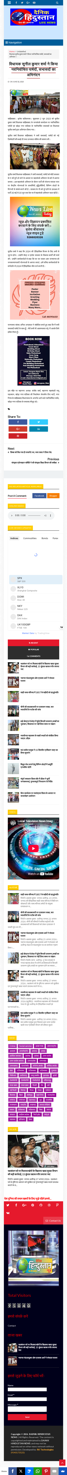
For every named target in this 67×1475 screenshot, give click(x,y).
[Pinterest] (46, 1471)
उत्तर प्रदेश (47, 1055)
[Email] (54, 1471)
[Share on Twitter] (38, 422)
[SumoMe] (63, 1471)
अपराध (34, 1051)
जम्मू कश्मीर (35, 1075)
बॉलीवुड (29, 1095)
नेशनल (23, 1090)
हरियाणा (22, 1119)
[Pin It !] (18, 436)
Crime (12, 1046)
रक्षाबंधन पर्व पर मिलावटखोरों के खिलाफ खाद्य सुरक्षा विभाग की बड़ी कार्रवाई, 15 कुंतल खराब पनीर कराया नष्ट (40, 666)
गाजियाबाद (20, 1070)
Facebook (39, 495)
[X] (21, 1471)
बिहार (21, 1095)
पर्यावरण (48, 1090)
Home (12, 51)
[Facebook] (12, 1471)
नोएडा (31, 1090)
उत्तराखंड (42, 1060)
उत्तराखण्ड (13, 1065)
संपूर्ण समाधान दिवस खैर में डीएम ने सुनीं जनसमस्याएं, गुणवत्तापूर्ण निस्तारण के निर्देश (37, 780)
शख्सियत (21, 1109)
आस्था (36, 1055)
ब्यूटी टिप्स (39, 1095)
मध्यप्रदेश (51, 1095)
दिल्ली (35, 1085)
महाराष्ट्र (32, 1100)
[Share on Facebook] (18, 422)
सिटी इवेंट (36, 1114)
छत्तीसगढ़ (23, 1075)
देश (42, 1085)
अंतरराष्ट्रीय (51, 1046)
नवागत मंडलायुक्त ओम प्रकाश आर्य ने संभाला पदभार (37, 1357)
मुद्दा (40, 1100)
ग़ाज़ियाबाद (43, 1070)
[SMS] (29, 1471)
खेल (11, 1070)
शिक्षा (41, 1109)
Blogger (53, 495)
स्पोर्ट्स (46, 1114)
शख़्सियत (32, 1109)
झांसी (55, 1075)
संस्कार (12, 1114)
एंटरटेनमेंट (25, 1065)
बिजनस (12, 1095)
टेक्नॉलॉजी (13, 1080)
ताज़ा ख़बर (25, 1085)
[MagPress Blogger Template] (33, 22)
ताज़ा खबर (13, 1085)
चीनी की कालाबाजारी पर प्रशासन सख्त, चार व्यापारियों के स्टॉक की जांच (37, 708)
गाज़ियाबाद (32, 1070)
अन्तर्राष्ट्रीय (23, 1051)
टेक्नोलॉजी (25, 1080)
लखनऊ (33, 1104)
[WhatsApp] (38, 1471)
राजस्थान (13, 1104)
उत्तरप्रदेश (31, 1060)
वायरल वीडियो (45, 1104)
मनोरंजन (22, 1100)
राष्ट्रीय (23, 1104)
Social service (25, 1046)
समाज (49, 1109)
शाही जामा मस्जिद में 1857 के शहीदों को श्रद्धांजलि (39, 692)
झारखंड (46, 1075)
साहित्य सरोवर (24, 1114)
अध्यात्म (12, 1051)
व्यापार (12, 1109)
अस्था (43, 1051)
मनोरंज (12, 1100)
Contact (12, 1325)
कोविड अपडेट (52, 1065)
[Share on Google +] (18, 429)
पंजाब (39, 1090)
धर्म (48, 1085)
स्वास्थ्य (12, 1119)
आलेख (27, 1055)
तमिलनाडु (47, 1080)
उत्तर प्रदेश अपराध (17, 1060)
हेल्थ (30, 1119)
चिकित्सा (13, 1075)
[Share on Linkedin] (38, 429)
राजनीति (49, 1100)
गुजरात (53, 1070)
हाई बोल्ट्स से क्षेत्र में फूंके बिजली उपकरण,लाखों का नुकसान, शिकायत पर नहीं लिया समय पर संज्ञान (40, 722)
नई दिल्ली (13, 1090)
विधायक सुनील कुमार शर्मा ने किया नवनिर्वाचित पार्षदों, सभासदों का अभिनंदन (33, 69)
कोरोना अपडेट (38, 1065)
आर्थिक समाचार (15, 1055)
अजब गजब (39, 1046)
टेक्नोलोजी (36, 1080)
